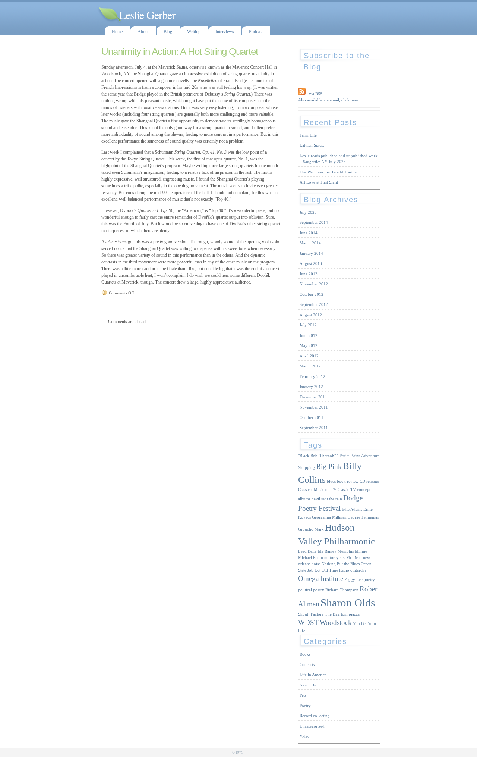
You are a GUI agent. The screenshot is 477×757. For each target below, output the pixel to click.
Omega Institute (320, 578)
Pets (303, 695)
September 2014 (314, 222)
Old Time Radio (335, 570)
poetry (369, 580)
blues (331, 481)
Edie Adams (352, 509)
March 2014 (310, 243)
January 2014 (311, 253)
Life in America (313, 674)
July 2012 (308, 325)
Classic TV (347, 490)
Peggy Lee (353, 580)
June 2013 (309, 274)
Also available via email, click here (328, 100)
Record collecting (315, 715)
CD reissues (369, 481)
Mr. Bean (354, 558)
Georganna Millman (329, 517)
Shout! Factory (311, 614)
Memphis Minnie (352, 551)
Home (117, 31)
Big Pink (329, 466)
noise (316, 564)
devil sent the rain (327, 499)
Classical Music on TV (317, 490)
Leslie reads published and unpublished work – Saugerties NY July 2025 (339, 158)
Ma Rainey (327, 551)
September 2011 (314, 427)
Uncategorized (312, 726)
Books (305, 654)
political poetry (311, 590)
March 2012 (310, 366)
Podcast (256, 31)
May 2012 (309, 345)
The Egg (332, 614)
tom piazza (350, 614)
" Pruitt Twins (348, 456)
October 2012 (311, 294)
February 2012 (312, 376)
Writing (193, 31)
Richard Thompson (341, 590)
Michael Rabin (310, 558)
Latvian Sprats (312, 145)
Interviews (224, 31)
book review (347, 481)
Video (305, 736)
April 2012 (309, 356)
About (143, 31)
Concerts (307, 664)
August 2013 (311, 263)
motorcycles (334, 558)
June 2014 (309, 233)
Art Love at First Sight (319, 182)
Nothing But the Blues (341, 564)
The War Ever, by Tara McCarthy (328, 172)
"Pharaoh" (327, 456)
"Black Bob (308, 456)
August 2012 (311, 315)
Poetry (305, 705)
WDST (308, 622)
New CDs (308, 685)
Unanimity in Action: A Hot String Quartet (179, 51)
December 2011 (313, 397)
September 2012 (314, 304)
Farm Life (308, 135)
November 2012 (314, 284)
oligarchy (358, 570)
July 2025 (308, 212)
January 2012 (311, 386)
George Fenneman (363, 517)
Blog (168, 31)
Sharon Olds (347, 603)
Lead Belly (307, 551)
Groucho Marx (311, 529)
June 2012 (309, 335)
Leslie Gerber (147, 14)
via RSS (315, 93)
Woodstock (336, 622)
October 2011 (311, 417)
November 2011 (314, 407)
